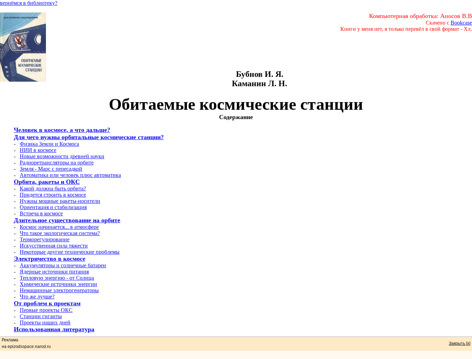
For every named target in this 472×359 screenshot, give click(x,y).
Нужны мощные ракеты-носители (60, 201)
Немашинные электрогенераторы (59, 290)
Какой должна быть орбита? (53, 188)
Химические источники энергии (58, 284)
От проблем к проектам (47, 303)
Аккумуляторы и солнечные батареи (63, 265)
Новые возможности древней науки (62, 156)
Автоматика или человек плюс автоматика (70, 175)
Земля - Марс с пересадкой (51, 169)
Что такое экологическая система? (60, 233)
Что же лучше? (37, 296)
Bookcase (461, 23)
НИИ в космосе (38, 150)
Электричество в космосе (49, 258)
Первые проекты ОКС (46, 310)
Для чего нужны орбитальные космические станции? (89, 137)
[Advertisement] (259, 54)
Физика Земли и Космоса (49, 144)
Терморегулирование (44, 239)
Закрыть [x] (459, 343)
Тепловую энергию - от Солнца (57, 278)
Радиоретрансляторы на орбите (57, 162)
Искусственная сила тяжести (54, 246)
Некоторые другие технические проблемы (70, 252)
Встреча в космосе (41, 213)
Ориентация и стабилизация (53, 207)
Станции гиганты (41, 316)
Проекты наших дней (45, 322)
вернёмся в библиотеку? (28, 3)
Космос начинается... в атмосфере (59, 227)
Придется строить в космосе (53, 195)
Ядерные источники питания (54, 272)
